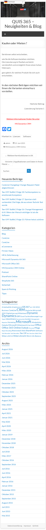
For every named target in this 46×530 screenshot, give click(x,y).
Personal (31, 328)
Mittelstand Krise (23, 325)
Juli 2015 (6, 507)
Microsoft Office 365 (10, 263)
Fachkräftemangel (32, 316)
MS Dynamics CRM (23, 123)
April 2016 (6, 477)
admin (7, 143)
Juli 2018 (6, 451)
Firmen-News (7, 251)
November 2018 (9, 443)
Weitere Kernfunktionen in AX (19, 155)
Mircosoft (12, 325)
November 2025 (9, 387)
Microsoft (23, 321)
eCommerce (7, 246)
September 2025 (9, 396)
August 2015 (7, 503)
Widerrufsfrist (7, 336)
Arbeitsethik (6, 307)
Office (38, 324)
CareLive (5, 238)
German (11, 2)
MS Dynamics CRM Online (15, 147)
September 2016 (9, 464)
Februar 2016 (7, 481)
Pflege (37, 328)
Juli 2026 (6, 353)
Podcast (5, 272)
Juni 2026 (6, 358)
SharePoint (30, 330)
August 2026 (7, 349)
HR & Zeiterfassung (10, 255)
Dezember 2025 (8, 383)
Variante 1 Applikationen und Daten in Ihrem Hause (22, 162)
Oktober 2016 (8, 460)
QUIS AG (35, 526)
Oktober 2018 (8, 447)
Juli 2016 (6, 468)
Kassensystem (20, 319)
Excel (22, 316)
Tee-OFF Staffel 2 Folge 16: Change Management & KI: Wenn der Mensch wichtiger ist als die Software (22, 212)
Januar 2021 (7, 417)
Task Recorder (6, 333)
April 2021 (6, 413)
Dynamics (9, 316)
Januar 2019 (7, 434)
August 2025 (7, 400)
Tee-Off (23, 333)
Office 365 (7, 327)
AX (23, 307)
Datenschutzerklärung (15, 526)
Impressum (27, 526)
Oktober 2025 (8, 392)
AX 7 (31, 307)
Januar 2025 (7, 409)
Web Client (38, 333)
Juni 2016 (6, 473)
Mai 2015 (6, 515)
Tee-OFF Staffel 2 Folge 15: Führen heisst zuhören (23, 219)
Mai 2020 (6, 422)
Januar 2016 (7, 486)
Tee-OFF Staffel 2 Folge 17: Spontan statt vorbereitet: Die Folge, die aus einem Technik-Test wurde (22, 202)
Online (17, 327)
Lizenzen (16, 136)
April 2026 (6, 366)
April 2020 (6, 426)
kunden (28, 319)
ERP (18, 316)
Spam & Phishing (9, 289)
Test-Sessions (31, 333)
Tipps (4, 293)
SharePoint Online (9, 276)
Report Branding (7, 330)
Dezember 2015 (8, 490)
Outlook (24, 327)
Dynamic (32, 313)
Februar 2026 (7, 375)
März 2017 (6, 456)
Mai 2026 (6, 362)
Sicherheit (6, 285)
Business (5, 310)
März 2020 (6, 430)
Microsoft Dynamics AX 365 (14, 259)
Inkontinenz (11, 319)
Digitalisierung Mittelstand (16, 313)
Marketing (11, 322)
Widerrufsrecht (19, 336)
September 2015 (9, 498)
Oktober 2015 (8, 494)
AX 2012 (36, 307)
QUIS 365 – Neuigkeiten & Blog (23, 24)
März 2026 (6, 370)
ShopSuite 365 (8, 280)
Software (27, 136)
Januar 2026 (7, 379)
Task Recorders (15, 333)
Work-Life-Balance (34, 336)
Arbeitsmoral (17, 307)
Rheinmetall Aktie (19, 331)
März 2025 (6, 405)
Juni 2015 (6, 511)
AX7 (28, 307)
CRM (21, 310)
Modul (32, 325)
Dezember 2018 (8, 439)
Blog (4, 234)
